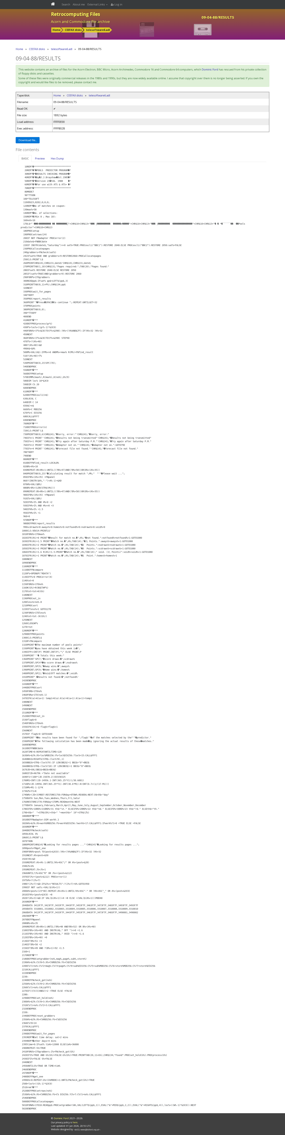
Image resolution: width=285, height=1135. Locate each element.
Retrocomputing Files (75, 14)
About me (79, 4)
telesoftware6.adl (98, 30)
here (75, 1122)
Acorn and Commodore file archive (80, 21)
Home (57, 30)
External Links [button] (96, 4)
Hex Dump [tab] (57, 158)
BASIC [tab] (25, 158)
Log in (118, 4)
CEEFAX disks (73, 30)
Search (66, 4)
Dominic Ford (210, 69)
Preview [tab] (40, 158)
